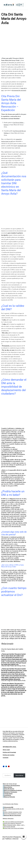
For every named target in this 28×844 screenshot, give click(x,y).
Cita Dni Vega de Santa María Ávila (13, 680)
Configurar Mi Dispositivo (12, 785)
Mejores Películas (9, 796)
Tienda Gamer (8, 793)
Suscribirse (19, 775)
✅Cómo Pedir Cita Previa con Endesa (13, 828)
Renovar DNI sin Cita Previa (12, 815)
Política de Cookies (8, 755)
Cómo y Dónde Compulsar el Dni (12, 812)
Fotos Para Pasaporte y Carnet (12, 813)
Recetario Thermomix (10, 792)
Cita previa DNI (8, 807)
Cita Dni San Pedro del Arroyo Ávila (13, 666)
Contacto (5, 757)
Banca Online (8, 787)
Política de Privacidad (9, 752)
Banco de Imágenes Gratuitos (13, 790)
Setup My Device (9, 788)
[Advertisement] (14, 41)
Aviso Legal (6, 749)
